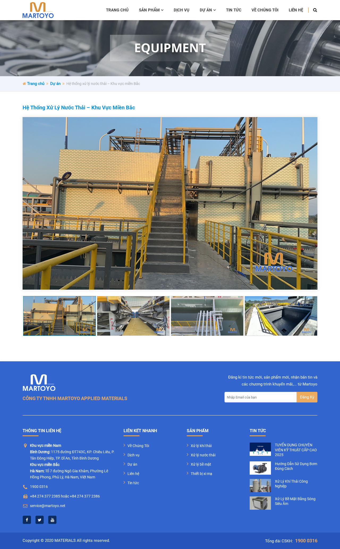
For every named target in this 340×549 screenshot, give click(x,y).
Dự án (206, 10)
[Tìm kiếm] (313, 10)
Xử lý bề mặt (201, 464)
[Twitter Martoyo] (39, 520)
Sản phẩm (149, 10)
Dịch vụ (181, 10)
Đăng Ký (307, 397)
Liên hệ (296, 10)
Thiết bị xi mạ (201, 473)
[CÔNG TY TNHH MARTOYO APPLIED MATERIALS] (38, 10)
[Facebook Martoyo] (27, 520)
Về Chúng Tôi (138, 446)
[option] (170, 203)
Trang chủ (117, 10)
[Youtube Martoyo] (52, 520)
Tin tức (233, 10)
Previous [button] (28, 316)
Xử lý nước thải (203, 455)
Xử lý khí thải (201, 446)
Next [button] (312, 316)
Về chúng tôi (265, 10)
